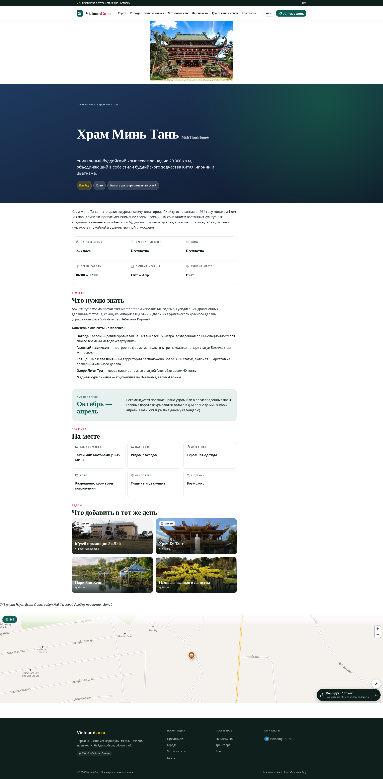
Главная (82, 104)
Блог (219, 751)
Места (92, 104)
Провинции (175, 738)
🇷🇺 (267, 13)
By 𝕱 (304, 772)
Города (135, 13)
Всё (11, 619)
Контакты (249, 13)
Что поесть (200, 13)
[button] (191, 655)
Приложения (225, 738)
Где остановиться (225, 13)
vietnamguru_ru (281, 739)
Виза (303, 3)
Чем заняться (154, 13)
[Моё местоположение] (376, 683)
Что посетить (178, 13)
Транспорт (223, 745)
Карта (122, 13)
